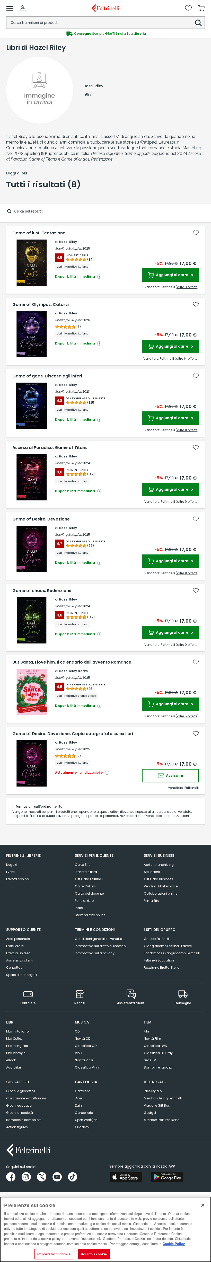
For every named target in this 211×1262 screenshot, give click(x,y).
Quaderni (82, 1127)
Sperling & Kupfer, (68, 248)
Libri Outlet (14, 1038)
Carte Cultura (85, 886)
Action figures (17, 1127)
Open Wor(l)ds (86, 1120)
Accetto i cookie (94, 1253)
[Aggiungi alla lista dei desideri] (196, 233)
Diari (78, 1098)
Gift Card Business (158, 879)
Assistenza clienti (19, 960)
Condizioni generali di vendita (98, 939)
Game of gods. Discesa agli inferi (47, 376)
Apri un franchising (159, 864)
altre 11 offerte (187, 430)
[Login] (22, 8)
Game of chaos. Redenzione (42, 591)
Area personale (18, 939)
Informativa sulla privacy (95, 953)
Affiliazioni (152, 872)
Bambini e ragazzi (158, 1067)
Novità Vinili (84, 1060)
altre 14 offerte (186, 358)
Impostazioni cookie (53, 1253)
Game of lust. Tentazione (38, 233)
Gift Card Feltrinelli (89, 879)
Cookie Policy (174, 1243)
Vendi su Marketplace (161, 886)
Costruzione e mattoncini (26, 1098)
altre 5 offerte (187, 716)
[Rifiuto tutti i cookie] (202, 1205)
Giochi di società (19, 1112)
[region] (105, 1229)
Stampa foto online (90, 915)
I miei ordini (15, 946)
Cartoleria (83, 1091)
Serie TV (150, 1060)
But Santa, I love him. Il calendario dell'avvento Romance (71, 662)
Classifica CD (85, 1046)
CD (77, 1031)
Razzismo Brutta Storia (162, 967)
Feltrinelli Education (159, 960)
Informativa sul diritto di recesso (100, 946)
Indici (79, 908)
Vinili (78, 1053)
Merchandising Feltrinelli (163, 1098)
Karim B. (84, 671)
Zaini (79, 1105)
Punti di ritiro (84, 900)
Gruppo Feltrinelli (157, 939)
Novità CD (82, 1038)
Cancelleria (84, 1112)
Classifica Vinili (87, 1067)
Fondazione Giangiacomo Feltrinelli (172, 953)
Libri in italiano (17, 1031)
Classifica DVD (155, 1046)
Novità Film (152, 1038)
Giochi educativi (19, 1105)
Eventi (10, 872)
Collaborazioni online (160, 893)
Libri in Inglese (17, 1046)
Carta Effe (82, 864)
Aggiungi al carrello (174, 274)
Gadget (150, 1112)
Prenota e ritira (86, 872)
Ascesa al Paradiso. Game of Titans (49, 448)
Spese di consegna (21, 975)
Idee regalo (153, 1091)
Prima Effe (151, 900)
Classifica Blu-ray (158, 1053)
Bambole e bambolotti (23, 1120)
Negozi (11, 864)
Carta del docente (89, 893)
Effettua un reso (18, 953)
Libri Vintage (15, 1053)
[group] (105, 33)
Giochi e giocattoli (20, 1091)
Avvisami (174, 775)
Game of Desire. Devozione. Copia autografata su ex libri (72, 734)
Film (147, 1031)
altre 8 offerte (187, 287)
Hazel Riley (68, 242)
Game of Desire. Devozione (41, 519)
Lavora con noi (18, 879)
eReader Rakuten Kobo (161, 1120)
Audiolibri (13, 1067)
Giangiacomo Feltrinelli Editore (168, 946)
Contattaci (14, 967)
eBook (11, 1060)
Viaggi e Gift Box (157, 1105)
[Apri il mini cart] (201, 8)
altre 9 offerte (187, 501)
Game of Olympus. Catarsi (40, 304)
